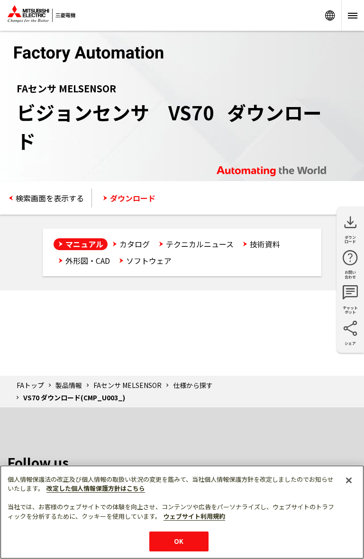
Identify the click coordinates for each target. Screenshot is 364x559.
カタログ (134, 244)
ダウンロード (132, 198)
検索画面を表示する (50, 198)
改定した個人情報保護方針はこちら (95, 488)
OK (178, 541)
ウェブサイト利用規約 (194, 516)
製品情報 (68, 385)
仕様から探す (193, 385)
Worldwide (329, 15)
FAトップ (30, 385)
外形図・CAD (87, 260)
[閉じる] (348, 480)
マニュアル (84, 244)
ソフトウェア (149, 260)
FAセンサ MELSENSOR (127, 385)
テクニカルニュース (200, 244)
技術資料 (265, 244)
